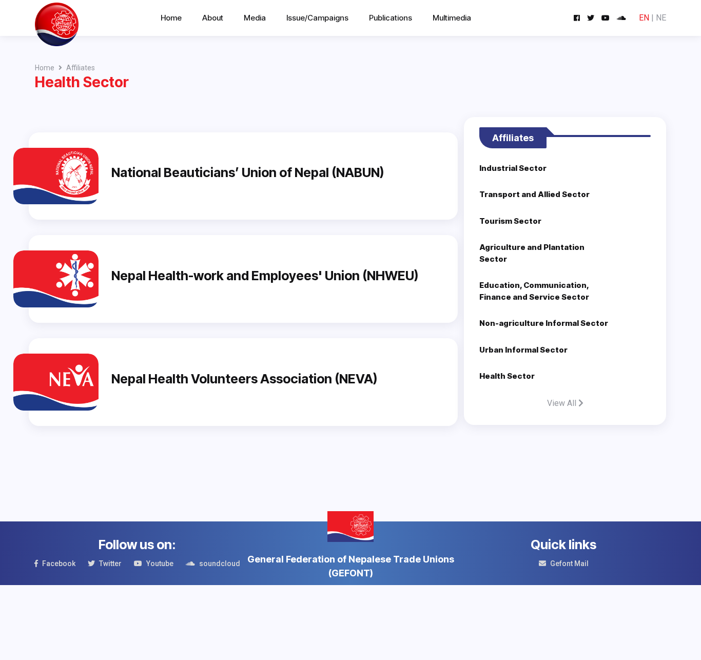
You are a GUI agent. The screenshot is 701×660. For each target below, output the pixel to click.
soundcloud (219, 563)
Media (255, 18)
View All (562, 403)
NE (661, 18)
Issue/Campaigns (317, 18)
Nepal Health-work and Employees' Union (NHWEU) (264, 275)
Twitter (110, 563)
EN (644, 18)
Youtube (159, 563)
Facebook (58, 563)
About (212, 18)
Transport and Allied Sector (534, 194)
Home (171, 18)
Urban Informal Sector (523, 350)
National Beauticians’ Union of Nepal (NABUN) (247, 172)
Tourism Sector (510, 221)
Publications (390, 18)
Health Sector (507, 376)
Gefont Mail (569, 563)
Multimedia (452, 18)
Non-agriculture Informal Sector (543, 323)
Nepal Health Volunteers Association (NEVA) (244, 378)
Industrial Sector (513, 168)
